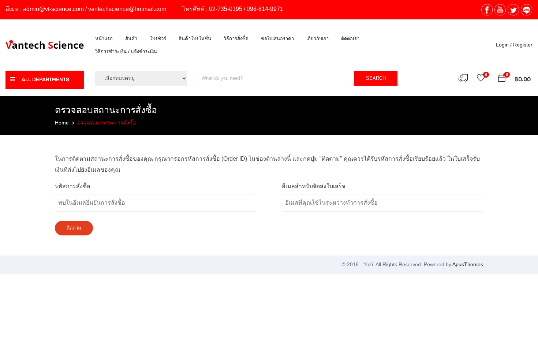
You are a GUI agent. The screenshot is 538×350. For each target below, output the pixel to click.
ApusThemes (467, 264)
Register (523, 45)
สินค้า (131, 38)
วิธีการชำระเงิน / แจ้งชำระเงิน (126, 51)
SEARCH (376, 78)
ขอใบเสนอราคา (277, 38)
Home (62, 123)
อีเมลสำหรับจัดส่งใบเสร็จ (313, 186)
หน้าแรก (104, 38)
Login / (504, 45)
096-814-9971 (265, 9)
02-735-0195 (225, 9)
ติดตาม (74, 228)
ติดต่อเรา (350, 38)
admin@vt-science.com (53, 9)
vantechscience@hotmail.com (127, 9)
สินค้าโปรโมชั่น (195, 38)
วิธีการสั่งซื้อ (236, 38)
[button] (501, 79)
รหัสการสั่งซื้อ (72, 186)
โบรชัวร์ (158, 38)
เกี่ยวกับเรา (317, 38)
